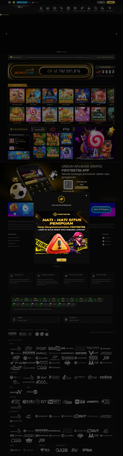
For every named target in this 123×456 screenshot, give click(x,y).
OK (61, 260)
